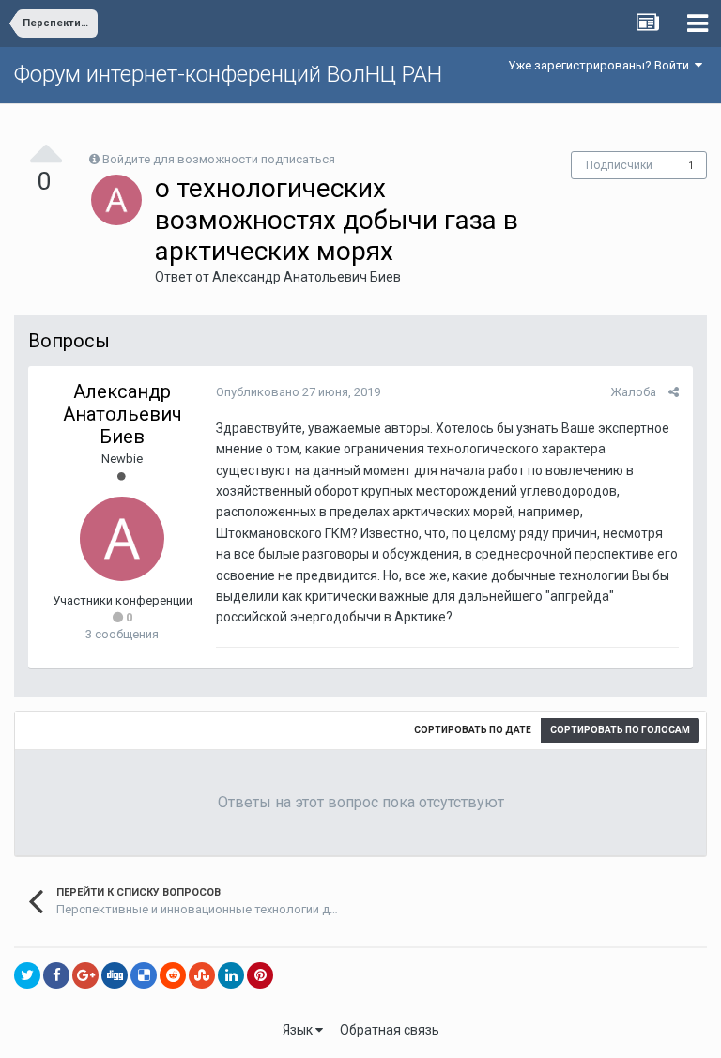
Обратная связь (389, 1029)
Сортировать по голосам (620, 730)
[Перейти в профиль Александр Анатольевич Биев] (116, 200)
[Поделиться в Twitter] (27, 975)
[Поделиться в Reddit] (173, 975)
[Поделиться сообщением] (673, 392)
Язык (299, 1029)
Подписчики (619, 165)
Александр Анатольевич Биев (306, 276)
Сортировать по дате (472, 730)
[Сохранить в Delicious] (143, 975)
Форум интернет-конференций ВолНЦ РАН (228, 74)
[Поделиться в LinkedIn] (231, 975)
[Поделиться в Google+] (85, 975)
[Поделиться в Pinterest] (260, 975)
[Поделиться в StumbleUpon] (202, 975)
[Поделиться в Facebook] (56, 975)
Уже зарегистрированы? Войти (601, 65)
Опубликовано (298, 392)
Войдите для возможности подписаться (218, 159)
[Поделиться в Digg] (114, 975)
